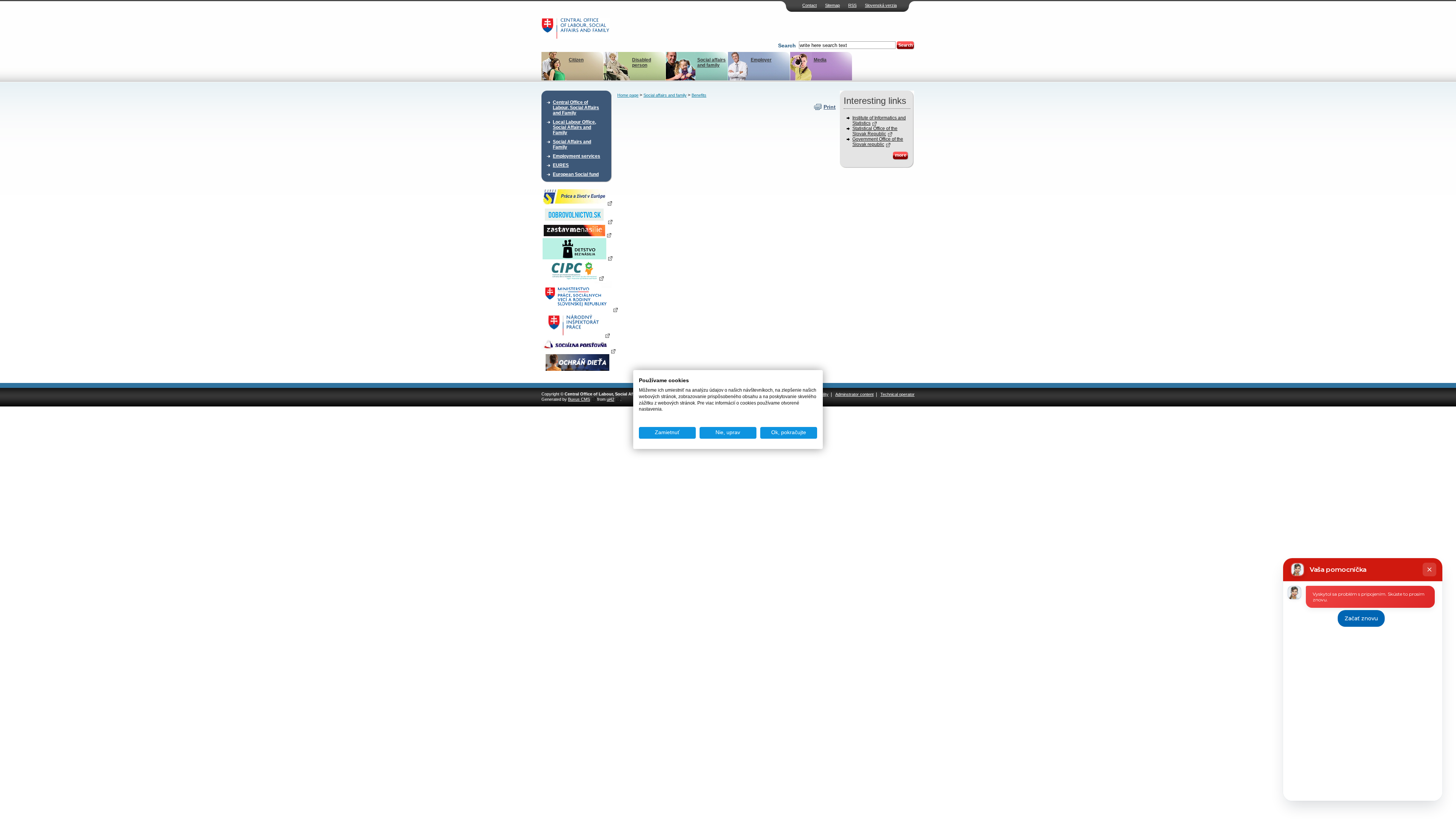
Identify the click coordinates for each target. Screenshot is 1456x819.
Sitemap (832, 5)
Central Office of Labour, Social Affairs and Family (576, 108)
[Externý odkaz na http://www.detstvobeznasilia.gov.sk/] (577, 257)
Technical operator (897, 394)
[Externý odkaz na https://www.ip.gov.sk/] (577, 335)
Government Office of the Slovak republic (877, 141)
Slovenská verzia (881, 5)
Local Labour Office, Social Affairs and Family (574, 127)
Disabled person (641, 62)
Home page (628, 95)
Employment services (576, 156)
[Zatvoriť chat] (1429, 569)
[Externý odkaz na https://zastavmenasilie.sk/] (577, 234)
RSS (852, 5)
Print (830, 107)
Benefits (699, 95)
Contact (809, 5)
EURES (561, 165)
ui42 (610, 399)
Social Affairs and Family (572, 144)
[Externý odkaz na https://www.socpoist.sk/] (578, 350)
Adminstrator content (854, 394)
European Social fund (576, 174)
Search (787, 45)
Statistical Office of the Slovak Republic (874, 131)
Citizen (576, 60)
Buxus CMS (579, 399)
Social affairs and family (711, 62)
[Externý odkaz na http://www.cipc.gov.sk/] (577, 278)
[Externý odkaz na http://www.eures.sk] (577, 203)
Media (820, 60)
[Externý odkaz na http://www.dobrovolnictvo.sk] (577, 221)
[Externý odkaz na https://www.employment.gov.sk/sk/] (579, 309)
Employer (761, 60)
